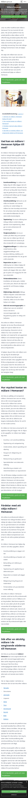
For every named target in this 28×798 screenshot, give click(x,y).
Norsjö (5, 712)
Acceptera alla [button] (14, 791)
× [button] (26, 781)
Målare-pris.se (6, 2)
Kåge (5, 702)
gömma (20, 114)
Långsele (6, 695)
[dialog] (14, 789)
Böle (4, 716)
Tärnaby (6, 688)
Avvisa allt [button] (14, 794)
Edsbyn (5, 719)
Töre (5, 705)
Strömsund (7, 709)
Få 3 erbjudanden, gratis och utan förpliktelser (14, 16)
